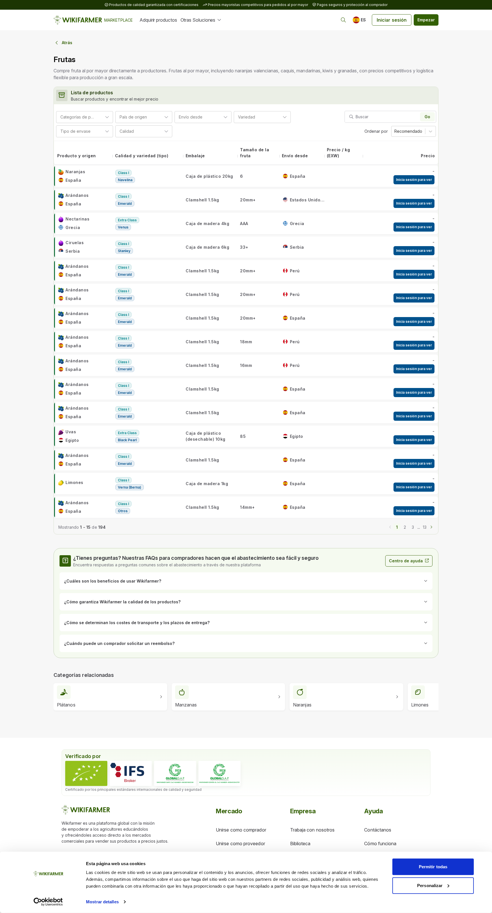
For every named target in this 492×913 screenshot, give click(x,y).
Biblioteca (300, 843)
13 (425, 527)
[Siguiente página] (431, 526)
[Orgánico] (86, 773)
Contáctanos (377, 830)
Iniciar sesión (392, 20)
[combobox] (97, 117)
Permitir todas (433, 866)
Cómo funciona (380, 843)
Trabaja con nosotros (312, 830)
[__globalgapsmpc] (175, 773)
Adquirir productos (158, 20)
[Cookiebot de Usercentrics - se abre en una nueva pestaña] (48, 902)
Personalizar (429, 885)
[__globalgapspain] (219, 773)
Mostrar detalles (102, 901)
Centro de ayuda (406, 560)
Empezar (426, 19)
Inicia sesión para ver (414, 179)
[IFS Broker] (131, 773)
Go (427, 116)
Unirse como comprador (241, 830)
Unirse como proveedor (240, 843)
